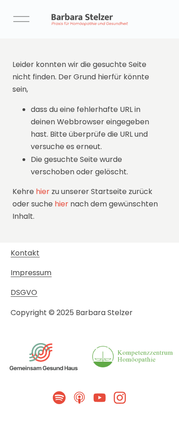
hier (43, 191)
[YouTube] (99, 397)
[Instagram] (119, 397)
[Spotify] (59, 397)
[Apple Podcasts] (79, 397)
